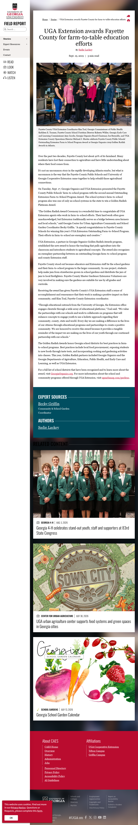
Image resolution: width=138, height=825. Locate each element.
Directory (74, 802)
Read (10, 61)
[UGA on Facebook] (86, 818)
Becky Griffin (48, 404)
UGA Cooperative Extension (104, 746)
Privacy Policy (52, 772)
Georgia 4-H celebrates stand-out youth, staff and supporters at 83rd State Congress (82, 530)
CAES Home (51, 746)
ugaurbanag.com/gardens (115, 377)
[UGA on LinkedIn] (104, 818)
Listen (11, 77)
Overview (50, 750)
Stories (7, 39)
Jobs (47, 762)
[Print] (128, 20)
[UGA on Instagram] (95, 818)
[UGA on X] (90, 818)
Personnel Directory (55, 768)
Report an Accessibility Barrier (113, 799)
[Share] (128, 16)
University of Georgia (54, 802)
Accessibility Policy (55, 776)
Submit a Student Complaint (115, 806)
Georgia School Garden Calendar (58, 714)
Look (10, 67)
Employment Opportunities (94, 798)
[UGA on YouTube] (100, 818)
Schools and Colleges (75, 798)
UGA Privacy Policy (96, 808)
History (49, 754)
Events (6, 49)
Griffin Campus (97, 754)
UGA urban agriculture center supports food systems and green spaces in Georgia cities (83, 624)
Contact (7, 55)
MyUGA (73, 805)
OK (11, 818)
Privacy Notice (18, 807)
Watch (11, 72)
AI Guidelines (52, 780)
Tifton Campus (97, 750)
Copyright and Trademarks (94, 803)
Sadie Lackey (85, 49)
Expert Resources (11, 44)
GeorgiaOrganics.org (62, 373)
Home (45, 19)
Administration (53, 758)
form (39, 811)
